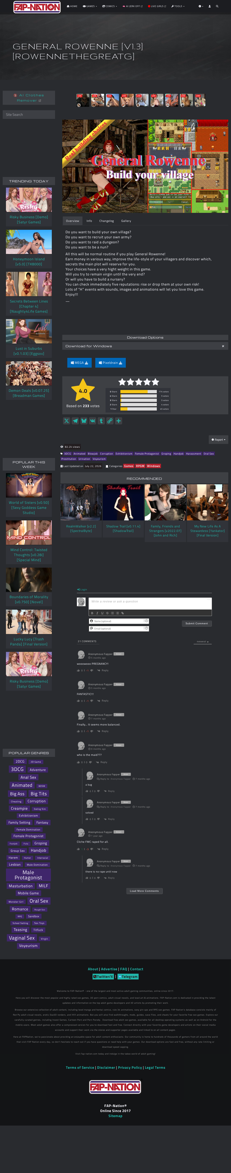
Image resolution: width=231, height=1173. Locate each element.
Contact (136, 969)
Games (129, 466)
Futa (26, 843)
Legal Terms (155, 1067)
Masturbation (21, 886)
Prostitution (68, 459)
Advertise (109, 969)
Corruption (106, 453)
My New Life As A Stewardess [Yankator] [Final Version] (207, 531)
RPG (20, 916)
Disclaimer (106, 1067)
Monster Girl (16, 902)
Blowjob (93, 453)
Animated (79, 453)
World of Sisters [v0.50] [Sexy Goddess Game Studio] (29, 507)
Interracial (42, 858)
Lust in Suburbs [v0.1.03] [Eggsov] (29, 351)
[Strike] (107, 613)
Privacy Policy (130, 1067)
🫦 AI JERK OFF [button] (131, 6)
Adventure (38, 769)
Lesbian (15, 864)
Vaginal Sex (22, 937)
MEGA (79, 362)
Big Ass (17, 793)
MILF (43, 886)
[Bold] (92, 613)
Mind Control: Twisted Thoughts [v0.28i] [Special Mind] (28, 555)
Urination (84, 459)
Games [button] (90, 6)
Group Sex (18, 850)
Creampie (19, 808)
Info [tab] (89, 221)
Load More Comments (144, 890)
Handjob (179, 453)
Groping (166, 453)
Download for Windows (89, 346)
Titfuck (38, 930)
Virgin (44, 938)
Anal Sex (28, 777)
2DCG (20, 761)
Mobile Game (28, 893)
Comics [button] (110, 6)
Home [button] (73, 6)
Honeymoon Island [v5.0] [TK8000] (29, 261)
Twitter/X (105, 976)
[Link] (122, 613)
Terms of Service (80, 1067)
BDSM (42, 786)
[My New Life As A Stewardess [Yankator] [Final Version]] (207, 502)
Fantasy (42, 822)
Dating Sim (40, 809)
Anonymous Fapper (121, 778)
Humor (27, 858)
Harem (13, 857)
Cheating (16, 801)
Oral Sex (209, 453)
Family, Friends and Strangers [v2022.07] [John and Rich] (165, 531)
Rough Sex (39, 909)
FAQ (123, 969)
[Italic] (97, 613)
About (93, 969)
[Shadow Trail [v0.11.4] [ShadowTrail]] (123, 502)
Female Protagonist (147, 453)
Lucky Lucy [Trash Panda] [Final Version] (29, 641)
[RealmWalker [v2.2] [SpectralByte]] (81, 502)
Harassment (193, 453)
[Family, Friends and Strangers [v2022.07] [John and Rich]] (165, 502)
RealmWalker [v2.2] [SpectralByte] (81, 528)
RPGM (140, 466)
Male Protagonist (28, 875)
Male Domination (37, 865)
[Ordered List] (112, 613)
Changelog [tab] (106, 221)
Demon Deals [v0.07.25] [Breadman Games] (29, 393)
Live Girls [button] (157, 6)
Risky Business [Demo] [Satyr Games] (29, 219)
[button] (217, 7)
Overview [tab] (72, 221)
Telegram (130, 976)
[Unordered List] (117, 613)
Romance (20, 909)
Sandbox (33, 916)
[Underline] (102, 613)
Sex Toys (39, 923)
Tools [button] (178, 6)
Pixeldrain (110, 362)
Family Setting (19, 822)
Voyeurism (99, 459)
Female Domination (28, 829)
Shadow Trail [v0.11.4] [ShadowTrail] (123, 528)
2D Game (36, 762)
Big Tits (39, 793)
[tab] (145, 346)
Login (83, 589)
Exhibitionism (124, 453)
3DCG (67, 453)
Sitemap (115, 1116)
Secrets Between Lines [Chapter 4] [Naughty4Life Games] (29, 306)
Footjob (14, 843)
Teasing (20, 929)
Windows (153, 466)
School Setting (20, 923)
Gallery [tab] (126, 221)
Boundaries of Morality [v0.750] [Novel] (29, 599)
